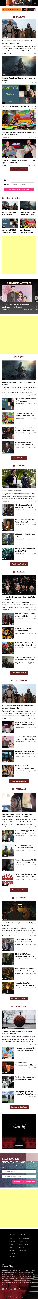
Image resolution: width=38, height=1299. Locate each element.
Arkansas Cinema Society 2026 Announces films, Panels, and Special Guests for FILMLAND (17, 816)
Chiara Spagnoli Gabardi (19, 662)
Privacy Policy (23, 1241)
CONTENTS (23, 1235)
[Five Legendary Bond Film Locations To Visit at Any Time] (8, 1097)
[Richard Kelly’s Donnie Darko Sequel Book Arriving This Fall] (8, 433)
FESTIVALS (21, 789)
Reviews (4, 653)
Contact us (22, 1250)
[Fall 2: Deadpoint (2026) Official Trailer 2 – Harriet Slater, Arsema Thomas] (8, 510)
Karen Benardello (19, 618)
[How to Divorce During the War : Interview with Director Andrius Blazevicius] (8, 756)
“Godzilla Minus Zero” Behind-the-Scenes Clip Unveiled (18, 79)
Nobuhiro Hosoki (6, 53)
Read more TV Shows (19, 998)
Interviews (5, 37)
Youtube (15, 1289)
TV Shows (4, 919)
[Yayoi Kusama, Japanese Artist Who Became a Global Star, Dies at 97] (19, 120)
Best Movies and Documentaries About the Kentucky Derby (24, 1065)
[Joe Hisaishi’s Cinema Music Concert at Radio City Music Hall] (19, 585)
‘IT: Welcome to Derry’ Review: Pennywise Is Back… (25, 941)
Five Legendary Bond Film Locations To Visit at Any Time (24, 1094)
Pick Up (4, 544)
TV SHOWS (21, 897)
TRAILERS (20, 465)
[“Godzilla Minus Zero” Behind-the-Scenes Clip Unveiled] (19, 66)
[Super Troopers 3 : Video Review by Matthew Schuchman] (8, 633)
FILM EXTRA (21, 1006)
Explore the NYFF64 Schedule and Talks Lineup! (19, 106)
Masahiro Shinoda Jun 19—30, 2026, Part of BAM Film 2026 (25, 861)
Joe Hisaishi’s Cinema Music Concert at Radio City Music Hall (18, 598)
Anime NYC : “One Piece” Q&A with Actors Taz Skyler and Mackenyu (19, 162)
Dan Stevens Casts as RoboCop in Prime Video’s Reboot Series (24, 445)
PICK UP (20, 16)
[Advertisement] (19, 255)
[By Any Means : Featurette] (19, 478)
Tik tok (19, 1289)
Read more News (19, 458)
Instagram (7, 1289)
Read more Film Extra (19, 1107)
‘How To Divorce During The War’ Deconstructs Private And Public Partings (25, 659)
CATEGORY (13, 1235)
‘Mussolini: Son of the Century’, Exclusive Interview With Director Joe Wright (25, 985)
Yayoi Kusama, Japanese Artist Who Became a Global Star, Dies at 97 (19, 133)
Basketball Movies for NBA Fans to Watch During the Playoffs (17, 1033)
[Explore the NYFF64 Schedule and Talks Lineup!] (19, 94)
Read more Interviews (19, 781)
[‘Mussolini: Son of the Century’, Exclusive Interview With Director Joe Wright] (8, 988)
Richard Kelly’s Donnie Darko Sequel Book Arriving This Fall (25, 430)
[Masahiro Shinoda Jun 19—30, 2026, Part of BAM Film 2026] (8, 865)
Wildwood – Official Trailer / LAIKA (25, 535)
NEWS (21, 357)
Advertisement (23, 1244)
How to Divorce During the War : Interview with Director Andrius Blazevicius (25, 753)
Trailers (4, 487)
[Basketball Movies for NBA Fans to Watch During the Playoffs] (19, 1019)
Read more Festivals (19, 890)
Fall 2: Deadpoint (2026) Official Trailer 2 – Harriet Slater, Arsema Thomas (24, 507)
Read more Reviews (19, 673)
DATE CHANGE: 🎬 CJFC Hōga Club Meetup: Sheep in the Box (25, 833)
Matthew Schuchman (20, 633)
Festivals (4, 811)
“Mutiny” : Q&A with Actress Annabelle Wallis (25, 550)
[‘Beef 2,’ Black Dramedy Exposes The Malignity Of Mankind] (19, 910)
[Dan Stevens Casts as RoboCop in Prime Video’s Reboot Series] (8, 447)
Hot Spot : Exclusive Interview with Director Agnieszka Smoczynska (17, 42)
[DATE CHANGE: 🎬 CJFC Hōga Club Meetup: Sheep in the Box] (8, 836)
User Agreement (24, 1238)
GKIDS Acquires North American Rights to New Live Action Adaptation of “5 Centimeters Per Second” (17, 307)
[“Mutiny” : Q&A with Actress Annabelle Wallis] (8, 554)
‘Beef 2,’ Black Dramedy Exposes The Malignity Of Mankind (19, 924)
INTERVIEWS (21, 680)
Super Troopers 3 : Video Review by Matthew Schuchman (24, 630)
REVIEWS (20, 572)
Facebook (3, 1289)
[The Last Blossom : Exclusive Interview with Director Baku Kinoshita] (8, 742)
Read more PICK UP (19, 169)
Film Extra (5, 1028)
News (3, 74)
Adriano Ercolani (19, 944)
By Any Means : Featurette (11, 491)
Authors (21, 1247)
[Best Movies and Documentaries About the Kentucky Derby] (8, 1067)
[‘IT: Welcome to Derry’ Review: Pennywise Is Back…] (8, 944)
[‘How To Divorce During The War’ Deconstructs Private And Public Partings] (8, 662)
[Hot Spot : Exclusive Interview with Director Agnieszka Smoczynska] (19, 28)
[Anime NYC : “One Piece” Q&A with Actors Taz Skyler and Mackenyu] (19, 148)
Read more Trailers (19, 564)
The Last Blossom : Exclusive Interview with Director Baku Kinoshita (25, 739)
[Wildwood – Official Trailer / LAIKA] (8, 539)
